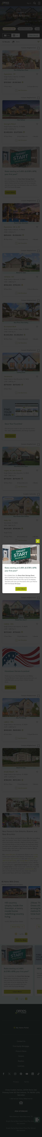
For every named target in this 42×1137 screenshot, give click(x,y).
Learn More (21, 589)
